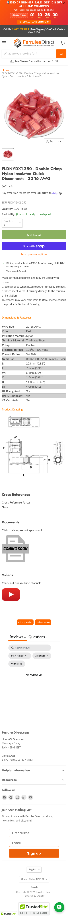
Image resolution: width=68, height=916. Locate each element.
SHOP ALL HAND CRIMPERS (34, 21)
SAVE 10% (20, 15)
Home (5, 70)
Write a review (43, 622)
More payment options (34, 254)
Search (34, 887)
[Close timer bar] (64, 2)
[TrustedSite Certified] (34, 908)
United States (32, 879)
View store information (17, 271)
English (32, 869)
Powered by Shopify (34, 895)
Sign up (34, 853)
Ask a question (25, 622)
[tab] (38, 637)
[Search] (61, 53)
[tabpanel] (34, 679)
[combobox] (29, 53)
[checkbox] (16, 664)
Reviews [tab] (18, 637)
